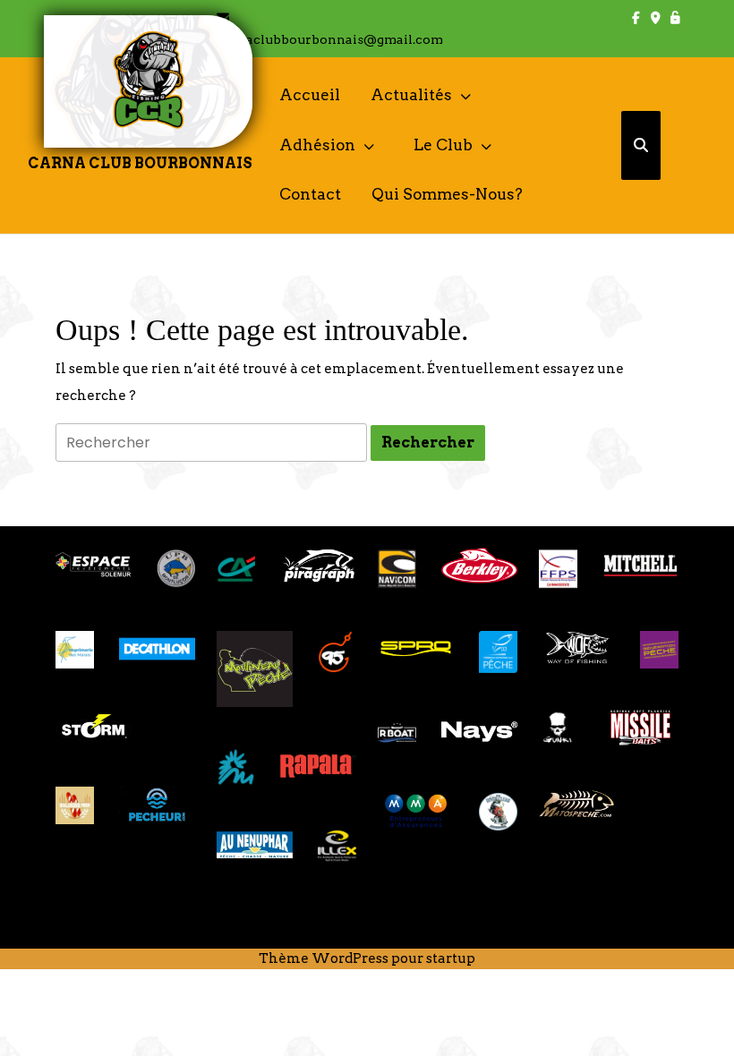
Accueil (309, 95)
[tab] (428, 443)
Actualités (411, 95)
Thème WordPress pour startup (367, 958)
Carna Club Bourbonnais (140, 163)
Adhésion (317, 145)
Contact (310, 194)
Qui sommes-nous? (447, 194)
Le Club (443, 145)
